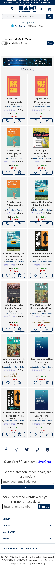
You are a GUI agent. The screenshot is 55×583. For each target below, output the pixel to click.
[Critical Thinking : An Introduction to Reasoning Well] (41, 189)
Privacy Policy (38, 563)
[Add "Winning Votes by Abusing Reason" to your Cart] (19, 329)
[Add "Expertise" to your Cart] (19, 120)
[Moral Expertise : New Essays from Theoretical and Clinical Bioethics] (41, 346)
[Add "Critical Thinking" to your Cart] (47, 223)
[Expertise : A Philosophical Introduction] (13, 86)
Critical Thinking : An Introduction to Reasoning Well (41, 203)
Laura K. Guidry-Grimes (43, 368)
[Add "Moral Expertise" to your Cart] (47, 383)
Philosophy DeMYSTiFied (41, 152)
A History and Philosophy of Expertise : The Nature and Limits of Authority (14, 152)
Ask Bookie (20, 26)
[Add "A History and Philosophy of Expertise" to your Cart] (19, 172)
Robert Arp (37, 158)
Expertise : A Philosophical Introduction (14, 100)
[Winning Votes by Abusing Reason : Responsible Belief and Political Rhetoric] (14, 292)
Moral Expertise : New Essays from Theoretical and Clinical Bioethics (41, 360)
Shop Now (27, 69)
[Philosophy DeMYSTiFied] (41, 138)
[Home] (27, 9)
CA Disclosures (22, 563)
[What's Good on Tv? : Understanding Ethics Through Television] (41, 292)
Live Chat (44, 462)
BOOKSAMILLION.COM (14, 560)
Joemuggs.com (35, 560)
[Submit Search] (49, 16)
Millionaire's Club (35, 26)
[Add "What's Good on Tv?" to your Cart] (47, 329)
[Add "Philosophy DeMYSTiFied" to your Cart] (47, 172)
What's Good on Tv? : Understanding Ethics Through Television (41, 307)
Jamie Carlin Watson (14, 107)
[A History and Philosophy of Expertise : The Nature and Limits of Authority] (13, 138)
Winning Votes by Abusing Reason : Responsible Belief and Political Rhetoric (14, 307)
